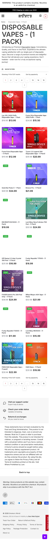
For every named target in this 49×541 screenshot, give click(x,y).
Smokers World (13, 509)
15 (43, 80)
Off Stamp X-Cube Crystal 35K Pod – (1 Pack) (11, 255)
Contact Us (34, 524)
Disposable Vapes (28, 47)
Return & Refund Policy (25, 516)
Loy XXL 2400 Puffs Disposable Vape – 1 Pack (11, 115)
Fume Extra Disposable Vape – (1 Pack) (10, 151)
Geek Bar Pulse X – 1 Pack (11, 185)
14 (37, 80)
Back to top (23, 467)
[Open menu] (2, 16)
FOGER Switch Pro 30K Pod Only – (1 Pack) (12, 290)
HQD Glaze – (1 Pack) (32, 360)
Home (3, 22)
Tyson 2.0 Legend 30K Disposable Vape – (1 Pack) (34, 151)
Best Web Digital (33, 512)
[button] (43, 16)
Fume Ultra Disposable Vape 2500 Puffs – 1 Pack (34, 115)
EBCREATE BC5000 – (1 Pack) (11, 219)
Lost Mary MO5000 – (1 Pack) (33, 326)
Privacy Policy (21, 520)
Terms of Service (35, 520)
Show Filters (10, 69)
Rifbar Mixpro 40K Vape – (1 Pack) (35, 290)
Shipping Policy (7, 520)
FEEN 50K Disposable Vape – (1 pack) (12, 361)
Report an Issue (46, 523)
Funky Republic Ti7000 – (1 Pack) (35, 255)
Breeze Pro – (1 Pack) (32, 185)
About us (5, 528)
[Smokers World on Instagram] (4, 490)
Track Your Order (8, 516)
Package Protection (20, 524)
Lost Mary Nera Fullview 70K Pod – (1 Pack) (34, 219)
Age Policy (6, 524)
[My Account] (38, 15)
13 (32, 80)
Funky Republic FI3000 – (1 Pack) (12, 326)
